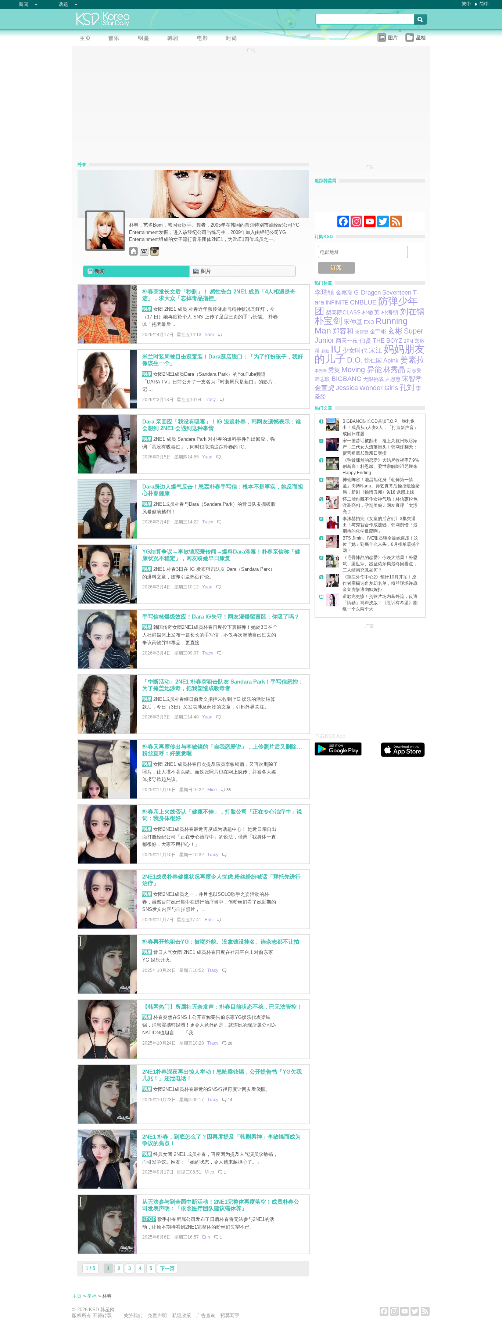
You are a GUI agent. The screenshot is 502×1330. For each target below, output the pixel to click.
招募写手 (230, 1315)
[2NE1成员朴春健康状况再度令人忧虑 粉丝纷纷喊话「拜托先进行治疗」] (107, 927)
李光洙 (321, 370)
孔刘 (406, 387)
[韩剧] (175, 38)
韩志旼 (322, 379)
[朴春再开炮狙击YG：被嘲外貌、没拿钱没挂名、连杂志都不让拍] (107, 992)
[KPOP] (116, 38)
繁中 (466, 4)
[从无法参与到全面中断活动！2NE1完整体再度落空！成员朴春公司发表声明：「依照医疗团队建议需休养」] (107, 1252)
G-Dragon (367, 292)
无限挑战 (373, 379)
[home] (133, 254)
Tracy (210, 399)
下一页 (167, 1268)
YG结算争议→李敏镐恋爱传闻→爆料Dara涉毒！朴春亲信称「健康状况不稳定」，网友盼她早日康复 (221, 555)
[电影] (204, 38)
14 (230, 1099)
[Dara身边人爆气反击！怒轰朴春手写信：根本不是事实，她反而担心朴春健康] (107, 537)
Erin (209, 919)
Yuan (207, 456)
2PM (408, 341)
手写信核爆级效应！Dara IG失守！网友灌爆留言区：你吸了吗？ (221, 616)
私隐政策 (181, 1315)
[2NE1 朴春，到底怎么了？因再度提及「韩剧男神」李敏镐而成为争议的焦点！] (107, 1187)
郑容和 (343, 331)
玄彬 (395, 331)
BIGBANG (346, 378)
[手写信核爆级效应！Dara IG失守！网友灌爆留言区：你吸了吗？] (107, 667)
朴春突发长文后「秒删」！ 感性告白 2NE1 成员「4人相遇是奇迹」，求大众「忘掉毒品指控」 (218, 295)
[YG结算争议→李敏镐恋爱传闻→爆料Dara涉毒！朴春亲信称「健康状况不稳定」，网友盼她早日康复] (107, 602)
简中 (484, 4)
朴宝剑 (328, 321)
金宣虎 (324, 388)
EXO (369, 322)
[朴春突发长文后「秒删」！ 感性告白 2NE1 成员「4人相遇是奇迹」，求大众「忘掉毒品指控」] (107, 342)
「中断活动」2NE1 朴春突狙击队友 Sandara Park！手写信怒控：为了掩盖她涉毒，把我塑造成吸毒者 (223, 685)
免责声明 (157, 1315)
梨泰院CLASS (343, 313)
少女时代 (355, 350)
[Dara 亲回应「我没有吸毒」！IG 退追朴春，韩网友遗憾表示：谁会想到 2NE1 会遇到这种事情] (107, 472)
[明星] (145, 38)
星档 (92, 1296)
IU (336, 349)
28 (230, 1043)
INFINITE (337, 303)
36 (228, 789)
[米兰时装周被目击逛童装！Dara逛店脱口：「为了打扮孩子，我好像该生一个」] (107, 407)
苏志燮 (414, 370)
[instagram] (154, 254)
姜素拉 (412, 359)
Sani (209, 334)
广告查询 (205, 1315)
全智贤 (361, 331)
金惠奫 (344, 293)
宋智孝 (412, 378)
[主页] (86, 38)
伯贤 (365, 340)
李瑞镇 (324, 292)
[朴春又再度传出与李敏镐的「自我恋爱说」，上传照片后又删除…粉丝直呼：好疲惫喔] (107, 797)
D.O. (355, 360)
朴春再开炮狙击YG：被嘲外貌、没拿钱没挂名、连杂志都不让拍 (220, 941)
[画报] (233, 38)
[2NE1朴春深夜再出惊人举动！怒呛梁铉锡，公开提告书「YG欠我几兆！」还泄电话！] (107, 1122)
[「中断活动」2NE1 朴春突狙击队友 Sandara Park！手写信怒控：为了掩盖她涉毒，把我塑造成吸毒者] (107, 732)
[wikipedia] (144, 254)
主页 (77, 1296)
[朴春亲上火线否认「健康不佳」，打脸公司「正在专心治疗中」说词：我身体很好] (107, 862)
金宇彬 (378, 332)
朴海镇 (390, 312)
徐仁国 (373, 360)
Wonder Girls (378, 388)
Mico (212, 789)
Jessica (347, 388)
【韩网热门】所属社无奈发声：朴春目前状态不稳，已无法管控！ (222, 1006)
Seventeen (396, 292)
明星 (147, 309)
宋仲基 (353, 321)
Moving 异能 (361, 369)
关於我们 (133, 1315)
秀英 (334, 370)
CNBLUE (363, 302)
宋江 (375, 350)
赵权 (325, 351)
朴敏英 (371, 312)
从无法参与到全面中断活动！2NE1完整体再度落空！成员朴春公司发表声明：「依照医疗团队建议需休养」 (220, 1205)
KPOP (149, 1219)
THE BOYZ (387, 341)
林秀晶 (394, 369)
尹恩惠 (393, 379)
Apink (391, 360)
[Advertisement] (370, 676)
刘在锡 (412, 311)
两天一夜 (347, 341)
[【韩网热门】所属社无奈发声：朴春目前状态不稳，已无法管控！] (107, 1057)
